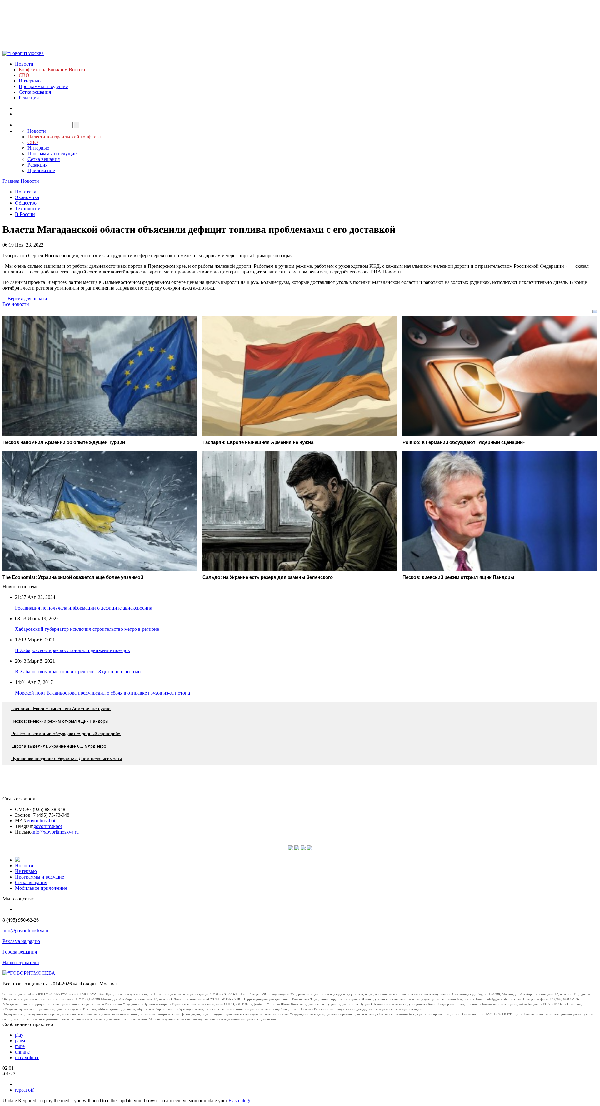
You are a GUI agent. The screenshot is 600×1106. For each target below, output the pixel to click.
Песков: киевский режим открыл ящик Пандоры (59, 721)
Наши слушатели (20, 962)
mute (20, 1046)
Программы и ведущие (43, 86)
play (19, 1035)
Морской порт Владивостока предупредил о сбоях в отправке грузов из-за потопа (102, 692)
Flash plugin (240, 1100)
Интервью (30, 80)
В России (25, 214)
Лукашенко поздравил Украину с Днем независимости (66, 758)
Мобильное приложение (41, 888)
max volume (27, 1057)
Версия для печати (27, 298)
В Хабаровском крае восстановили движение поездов (72, 650)
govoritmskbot (41, 820)
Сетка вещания (35, 92)
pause (20, 1040)
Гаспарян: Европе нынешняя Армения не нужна (61, 708)
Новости (24, 64)
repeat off (24, 1090)
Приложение (41, 170)
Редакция (29, 97)
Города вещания (19, 951)
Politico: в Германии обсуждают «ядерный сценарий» (66, 733)
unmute (22, 1051)
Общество (26, 203)
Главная (10, 181)
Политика (25, 191)
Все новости (15, 304)
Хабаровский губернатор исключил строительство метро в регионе (87, 629)
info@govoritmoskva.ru (55, 831)
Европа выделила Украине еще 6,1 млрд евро (58, 746)
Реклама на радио (21, 941)
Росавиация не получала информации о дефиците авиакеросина (83, 607)
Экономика (27, 197)
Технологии (28, 208)
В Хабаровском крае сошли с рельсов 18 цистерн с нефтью (78, 671)
